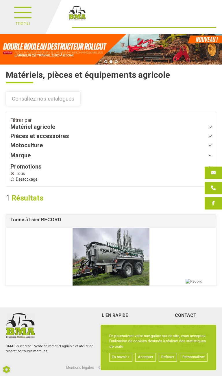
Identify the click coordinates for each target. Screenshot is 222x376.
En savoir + (121, 357)
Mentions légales (80, 368)
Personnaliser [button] (193, 357)
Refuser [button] (167, 357)
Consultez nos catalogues (43, 98)
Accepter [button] (145, 357)
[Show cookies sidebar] (6, 369)
